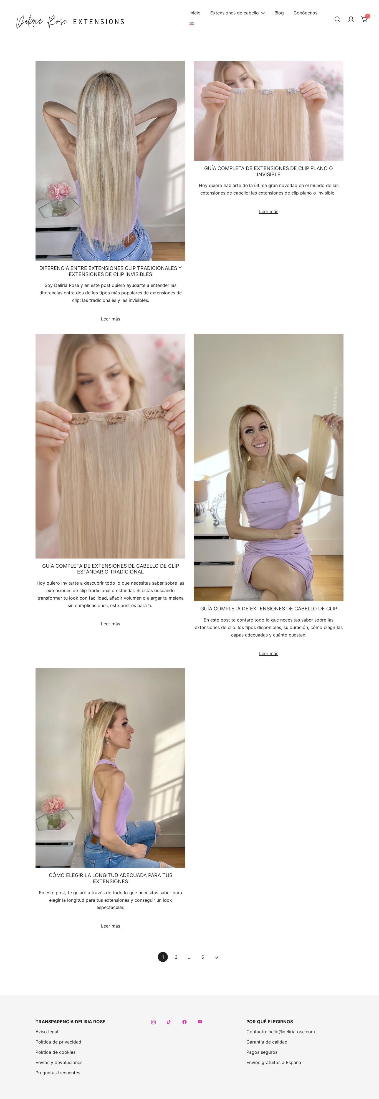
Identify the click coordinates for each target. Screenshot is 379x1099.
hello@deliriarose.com (292, 1031)
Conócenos (305, 13)
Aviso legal (47, 1031)
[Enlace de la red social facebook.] (184, 1021)
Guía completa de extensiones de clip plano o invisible (268, 171)
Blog (279, 13)
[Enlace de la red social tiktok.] (169, 1021)
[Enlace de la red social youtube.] (200, 1021)
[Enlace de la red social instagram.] (153, 1021)
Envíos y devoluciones (59, 1062)
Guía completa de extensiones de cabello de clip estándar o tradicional (110, 569)
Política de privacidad (58, 1042)
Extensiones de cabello (234, 13)
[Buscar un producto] (337, 19)
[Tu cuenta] (351, 19)
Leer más (110, 319)
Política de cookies (55, 1052)
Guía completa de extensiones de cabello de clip (268, 609)
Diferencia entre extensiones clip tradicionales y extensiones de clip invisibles (110, 271)
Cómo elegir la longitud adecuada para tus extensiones (110, 878)
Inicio (195, 13)
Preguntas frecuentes (58, 1072)
